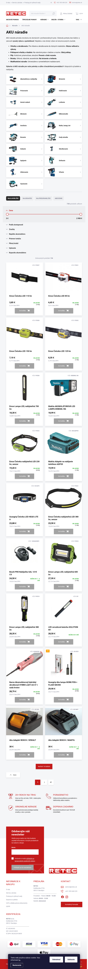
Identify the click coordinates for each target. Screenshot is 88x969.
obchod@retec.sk (71, 887)
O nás (8, 2)
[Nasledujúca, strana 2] (44, 782)
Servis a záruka (17, 2)
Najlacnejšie (13, 198)
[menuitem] (13, 19)
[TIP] (63, 664)
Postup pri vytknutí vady (32, 2)
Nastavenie (17, 965)
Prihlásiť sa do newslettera (22, 867)
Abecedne (58, 198)
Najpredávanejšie (43, 198)
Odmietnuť (56, 960)
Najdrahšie (27, 198)
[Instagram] (66, 896)
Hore (14, 775)
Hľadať (53, 13)
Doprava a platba (12, 899)
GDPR (8, 906)
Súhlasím (71, 960)
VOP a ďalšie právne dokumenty (16, 903)
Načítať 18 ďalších (44, 766)
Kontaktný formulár (71, 904)
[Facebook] (62, 896)
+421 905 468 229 (71, 891)
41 (51, 782)
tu (19, 960)
